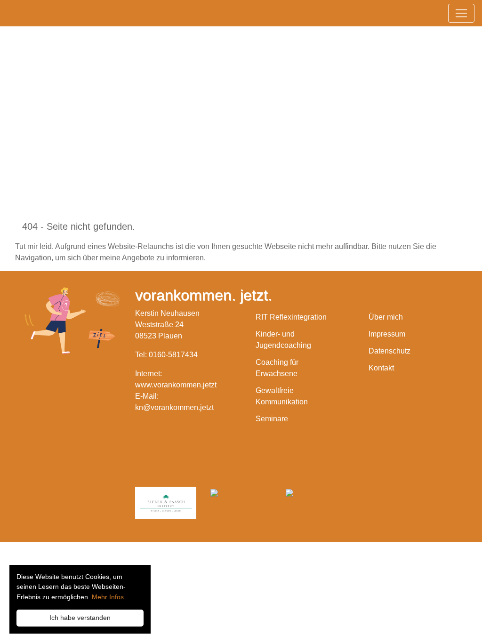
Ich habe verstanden (80, 617)
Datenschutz (389, 351)
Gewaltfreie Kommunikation (282, 396)
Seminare (272, 419)
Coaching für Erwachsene (277, 368)
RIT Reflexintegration (291, 317)
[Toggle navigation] (461, 13)
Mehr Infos (108, 597)
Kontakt (381, 368)
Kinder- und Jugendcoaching (283, 339)
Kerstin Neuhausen (101, 92)
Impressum (387, 334)
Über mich (386, 317)
